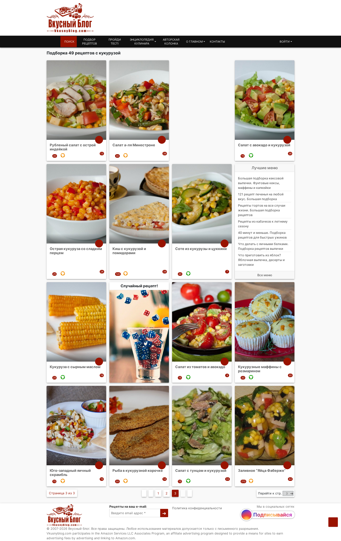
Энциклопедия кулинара (142, 41)
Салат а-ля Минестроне (133, 145)
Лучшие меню (265, 167)
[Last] (189, 493)
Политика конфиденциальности (197, 508)
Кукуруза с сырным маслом (75, 367)
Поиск (69, 41)
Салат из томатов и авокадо (200, 367)
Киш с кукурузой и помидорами (129, 250)
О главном (194, 41)
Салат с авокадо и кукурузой (264, 145)
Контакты (217, 41)
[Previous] (150, 493)
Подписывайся (272, 515)
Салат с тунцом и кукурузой (200, 470)
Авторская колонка (171, 41)
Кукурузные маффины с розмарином (260, 369)
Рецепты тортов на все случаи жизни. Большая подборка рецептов (261, 210)
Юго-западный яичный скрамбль (70, 472)
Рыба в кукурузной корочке (137, 470)
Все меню (264, 275)
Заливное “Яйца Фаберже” (262, 470)
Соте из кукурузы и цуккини (201, 248)
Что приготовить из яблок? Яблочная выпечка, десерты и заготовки (261, 260)
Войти (285, 41)
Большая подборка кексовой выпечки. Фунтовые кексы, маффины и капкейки (261, 183)
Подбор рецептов (89, 41)
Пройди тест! (115, 41)
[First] (144, 493)
